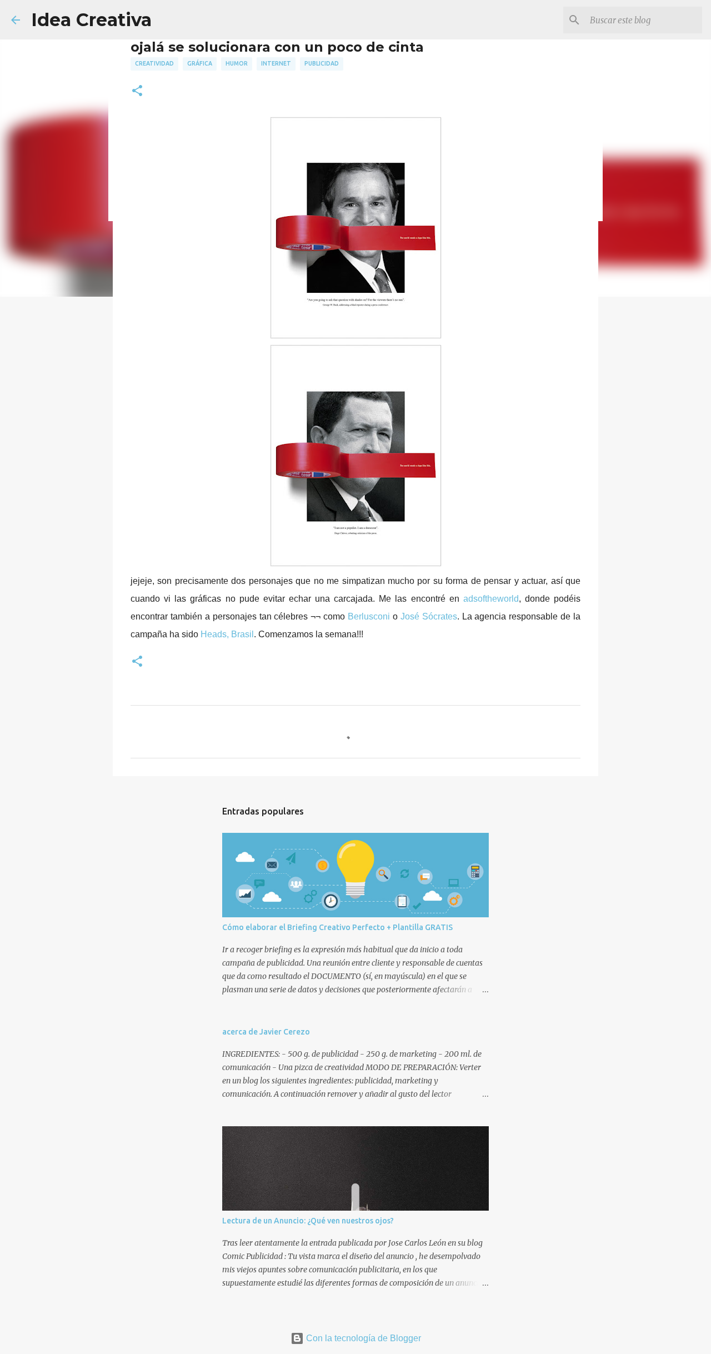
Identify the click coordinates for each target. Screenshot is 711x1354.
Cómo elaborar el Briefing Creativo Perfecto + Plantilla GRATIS (337, 927)
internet (276, 63)
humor (237, 63)
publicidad (321, 63)
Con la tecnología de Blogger (362, 1338)
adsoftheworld (491, 598)
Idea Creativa (91, 20)
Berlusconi (370, 616)
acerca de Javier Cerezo (266, 1031)
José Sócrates (428, 616)
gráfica (199, 63)
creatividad (154, 63)
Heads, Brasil (227, 634)
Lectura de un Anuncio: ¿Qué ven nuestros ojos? (308, 1220)
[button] (137, 91)
